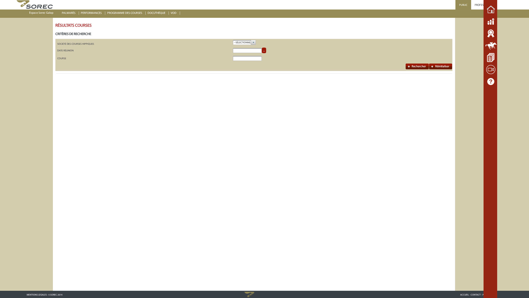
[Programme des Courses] (490, 45)
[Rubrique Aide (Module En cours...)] (490, 81)
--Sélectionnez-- (243, 42)
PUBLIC (463, 4)
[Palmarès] (490, 21)
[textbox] (247, 50)
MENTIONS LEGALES (37, 294)
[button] (417, 66)
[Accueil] (490, 9)
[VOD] (490, 69)
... (264, 50)
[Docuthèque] (490, 57)
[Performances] (490, 33)
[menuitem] (70, 13)
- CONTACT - (476, 294)
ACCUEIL (464, 294)
